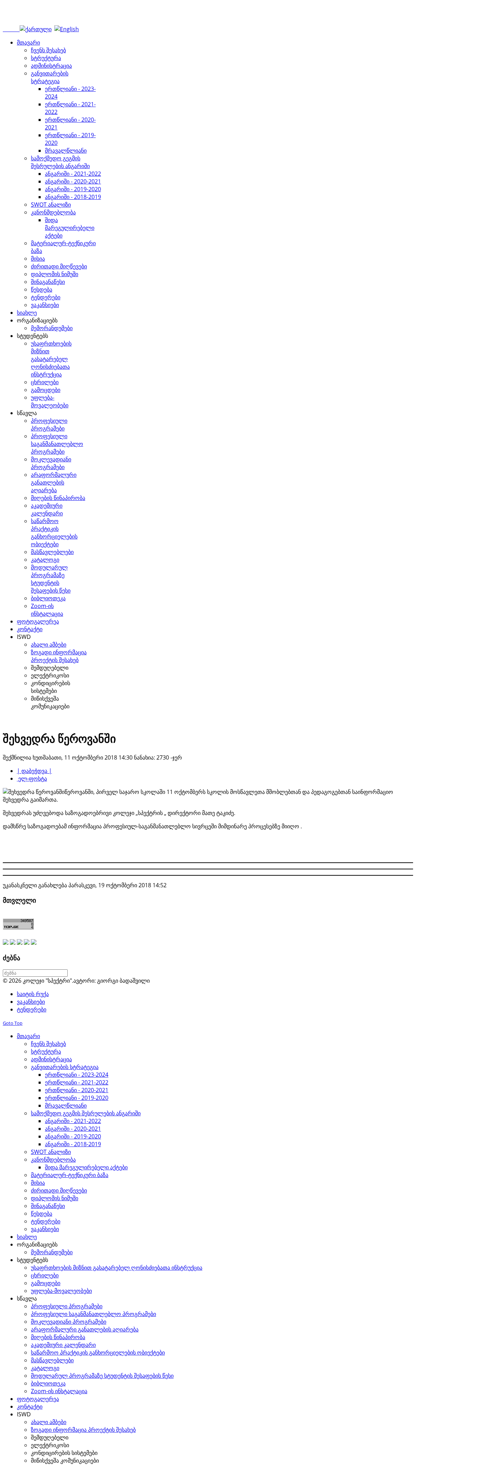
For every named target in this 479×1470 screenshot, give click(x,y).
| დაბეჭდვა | (34, 771)
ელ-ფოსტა (32, 778)
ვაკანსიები (31, 1001)
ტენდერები (31, 1009)
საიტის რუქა (33, 994)
